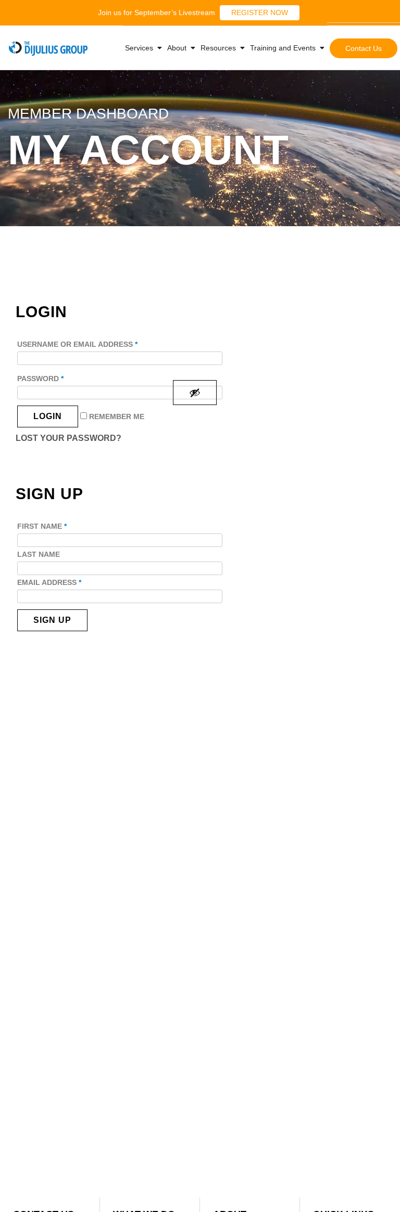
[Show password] (195, 392)
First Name (42, 526)
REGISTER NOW (259, 12)
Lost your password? (68, 438)
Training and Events (283, 48)
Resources (218, 48)
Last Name (38, 554)
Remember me (115, 416)
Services (139, 48)
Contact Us (363, 48)
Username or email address (77, 344)
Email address (49, 582)
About (176, 48)
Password (40, 378)
